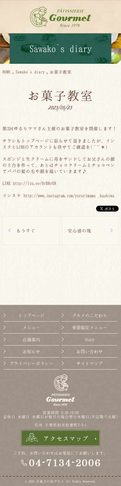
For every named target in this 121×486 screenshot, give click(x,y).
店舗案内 (31, 339)
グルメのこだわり (89, 315)
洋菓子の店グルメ (50, 481)
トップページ (31, 315)
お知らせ (31, 351)
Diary (89, 339)
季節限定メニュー (89, 327)
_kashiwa (106, 195)
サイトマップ (89, 363)
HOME (6, 72)
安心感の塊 (79, 230)
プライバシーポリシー (31, 363)
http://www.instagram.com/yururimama (59, 195)
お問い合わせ (89, 351)
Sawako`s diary (30, 72)
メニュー (31, 327)
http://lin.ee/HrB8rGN (34, 183)
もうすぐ (25, 230)
